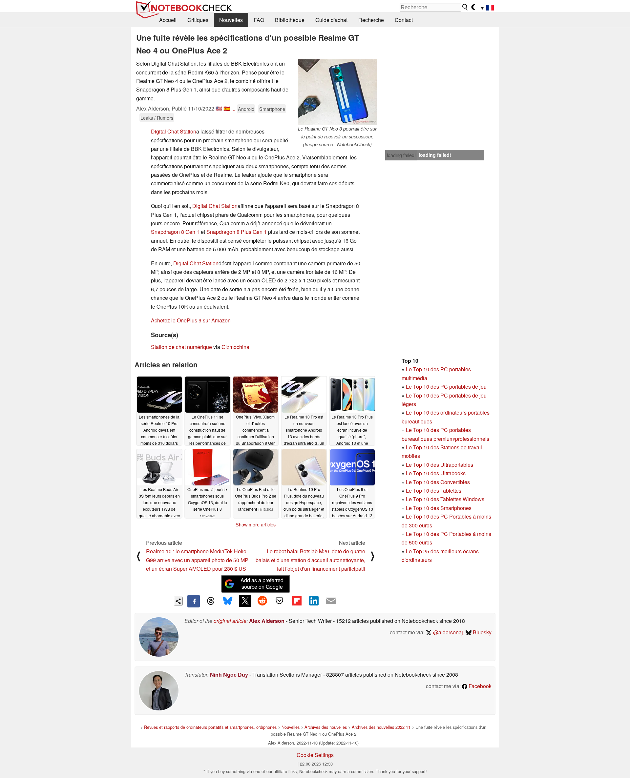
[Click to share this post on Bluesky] (227, 601)
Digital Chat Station (173, 131)
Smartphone (272, 108)
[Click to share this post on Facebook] (193, 601)
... (233, 108)
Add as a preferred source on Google (262, 583)
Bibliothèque (289, 20)
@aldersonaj (447, 632)
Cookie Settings (315, 755)
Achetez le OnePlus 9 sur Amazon (191, 320)
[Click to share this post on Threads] (210, 601)
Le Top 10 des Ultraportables (439, 464)
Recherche (371, 20)
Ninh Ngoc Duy (229, 674)
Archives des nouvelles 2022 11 (381, 727)
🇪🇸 (226, 108)
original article (230, 620)
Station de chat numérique (181, 347)
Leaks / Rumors (156, 117)
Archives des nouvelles (325, 727)
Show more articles (256, 524)
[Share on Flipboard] (296, 601)
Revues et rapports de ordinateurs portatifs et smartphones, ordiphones (210, 727)
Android (246, 108)
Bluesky (482, 632)
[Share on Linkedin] (313, 601)
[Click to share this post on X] (245, 601)
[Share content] (178, 601)
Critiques (197, 20)
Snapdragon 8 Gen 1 (175, 231)
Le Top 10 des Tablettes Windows (445, 499)
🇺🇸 (219, 108)
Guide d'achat (331, 20)
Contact (404, 20)
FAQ (259, 20)
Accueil (168, 20)
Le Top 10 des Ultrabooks (436, 473)
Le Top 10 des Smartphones (439, 508)
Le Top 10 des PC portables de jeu (446, 386)
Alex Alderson (266, 620)
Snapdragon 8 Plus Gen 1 (236, 231)
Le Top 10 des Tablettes (433, 490)
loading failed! (401, 155)
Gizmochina (235, 347)
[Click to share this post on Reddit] (262, 601)
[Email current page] (331, 601)
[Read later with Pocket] (279, 601)
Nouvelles (231, 20)
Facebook (479, 686)
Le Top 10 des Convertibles (438, 482)
